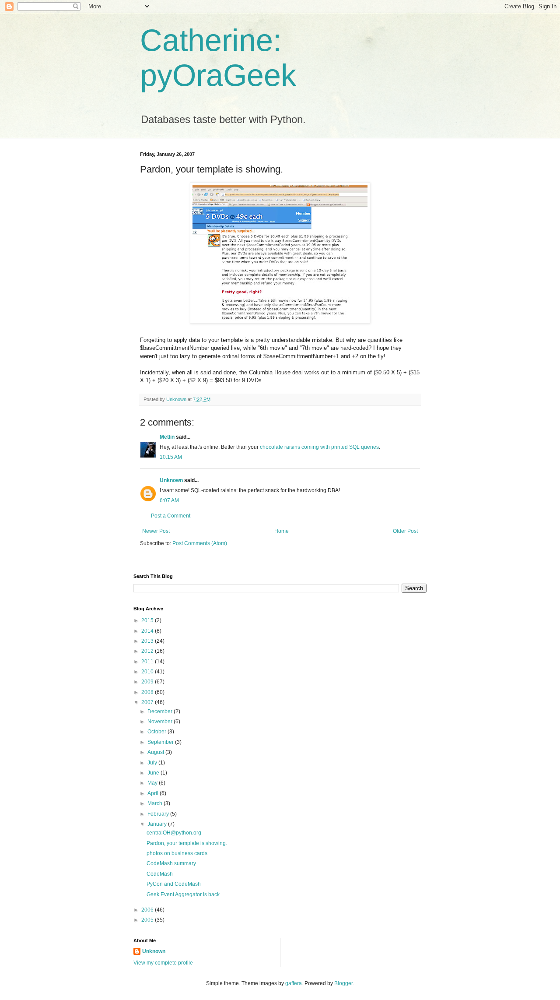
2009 (148, 682)
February (158, 814)
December (160, 711)
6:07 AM (169, 500)
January (157, 824)
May (153, 783)
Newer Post (156, 531)
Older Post (405, 531)
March (155, 803)
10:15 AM (171, 457)
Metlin (167, 437)
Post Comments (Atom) (199, 543)
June (154, 773)
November (160, 721)
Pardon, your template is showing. (187, 843)
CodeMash (160, 874)
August (156, 752)
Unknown (171, 480)
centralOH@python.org (174, 833)
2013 (148, 641)
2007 (148, 702)
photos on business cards (177, 853)
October (157, 732)
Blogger (343, 983)
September (161, 742)
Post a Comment (170, 516)
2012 (148, 651)
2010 (148, 672)
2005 (148, 920)
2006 (148, 910)
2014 (148, 631)
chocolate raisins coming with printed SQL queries (319, 447)
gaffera (293, 983)
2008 (148, 692)
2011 (148, 661)
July (152, 763)
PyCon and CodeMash (174, 884)
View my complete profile (163, 963)
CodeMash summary (171, 863)
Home (281, 531)
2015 (148, 620)
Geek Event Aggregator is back (183, 894)
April (153, 793)
